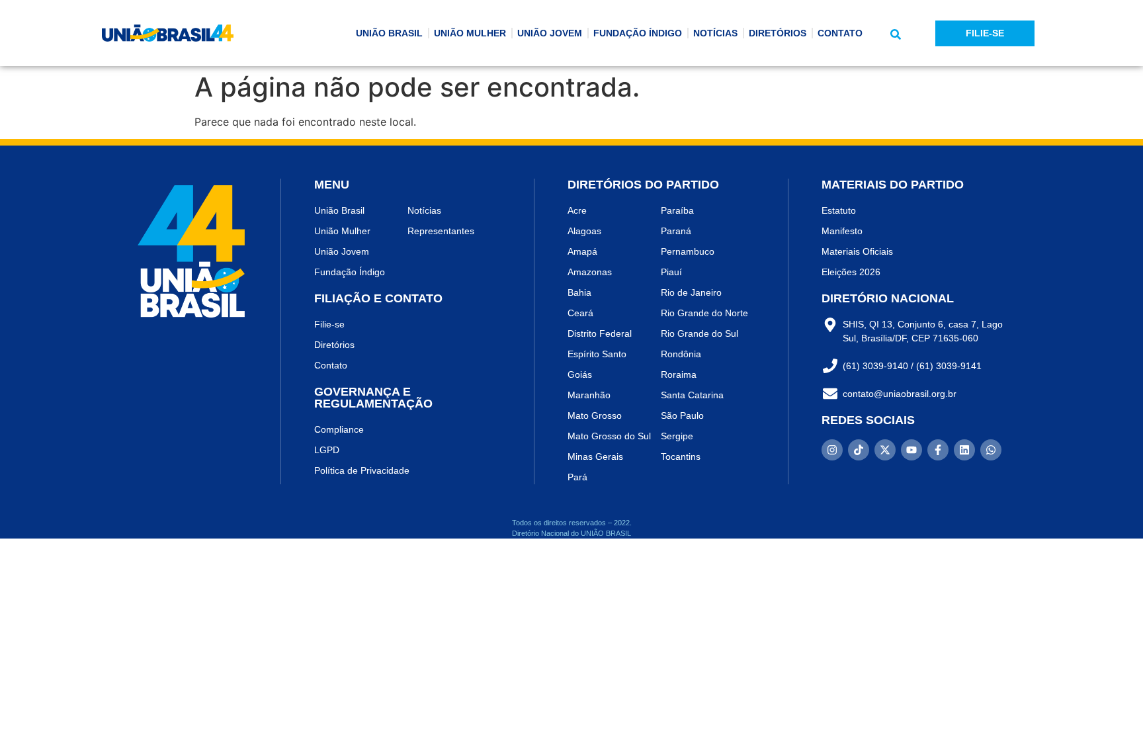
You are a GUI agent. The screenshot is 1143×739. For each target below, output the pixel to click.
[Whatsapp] (990, 449)
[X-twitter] (885, 449)
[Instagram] (832, 449)
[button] (895, 34)
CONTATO (840, 33)
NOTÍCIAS (715, 33)
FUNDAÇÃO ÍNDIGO (637, 33)
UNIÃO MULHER (470, 33)
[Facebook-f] (938, 449)
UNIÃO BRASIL (389, 33)
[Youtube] (911, 449)
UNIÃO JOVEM (549, 33)
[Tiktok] (858, 449)
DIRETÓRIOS (777, 33)
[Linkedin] (964, 449)
